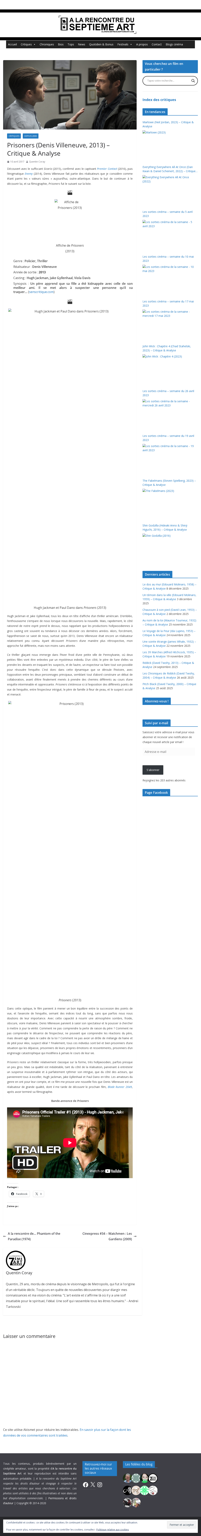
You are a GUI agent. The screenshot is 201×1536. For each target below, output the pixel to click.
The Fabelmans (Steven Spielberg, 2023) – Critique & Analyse (169, 483)
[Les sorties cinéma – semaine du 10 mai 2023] (169, 279)
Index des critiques (159, 99)
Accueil (12, 44)
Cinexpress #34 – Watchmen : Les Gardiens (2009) (107, 1236)
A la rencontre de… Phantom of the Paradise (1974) (34, 1236)
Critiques (26, 44)
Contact (157, 44)
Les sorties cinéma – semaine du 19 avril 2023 (168, 438)
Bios (61, 44)
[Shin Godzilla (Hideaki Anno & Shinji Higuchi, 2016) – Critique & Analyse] (169, 548)
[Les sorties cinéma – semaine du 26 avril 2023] (169, 414)
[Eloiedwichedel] (127, 1502)
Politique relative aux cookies (112, 1529)
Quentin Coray (37, 161)
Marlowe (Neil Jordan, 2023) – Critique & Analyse (168, 124)
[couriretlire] (136, 1502)
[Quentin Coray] (153, 1478)
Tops (71, 44)
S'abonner (153, 770)
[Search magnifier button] (193, 81)
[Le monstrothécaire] (153, 1490)
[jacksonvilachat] (127, 1490)
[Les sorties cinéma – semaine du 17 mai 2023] (169, 324)
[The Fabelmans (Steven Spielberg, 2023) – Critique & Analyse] (169, 503)
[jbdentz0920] (144, 1490)
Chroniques (47, 44)
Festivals (122, 44)
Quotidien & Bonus (101, 44)
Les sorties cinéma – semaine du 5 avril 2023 (168, 214)
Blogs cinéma (174, 44)
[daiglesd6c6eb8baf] (136, 1478)
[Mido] (144, 1478)
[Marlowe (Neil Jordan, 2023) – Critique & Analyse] (169, 145)
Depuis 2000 (30, 136)
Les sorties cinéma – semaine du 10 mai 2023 (168, 259)
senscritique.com (41, 292)
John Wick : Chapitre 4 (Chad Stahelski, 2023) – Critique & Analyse (167, 348)
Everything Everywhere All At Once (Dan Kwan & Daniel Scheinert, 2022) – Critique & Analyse (169, 169)
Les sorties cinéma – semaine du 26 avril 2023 (168, 393)
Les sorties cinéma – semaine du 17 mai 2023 (168, 303)
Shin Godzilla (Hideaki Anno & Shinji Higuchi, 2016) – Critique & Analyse (165, 527)
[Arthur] (136, 1490)
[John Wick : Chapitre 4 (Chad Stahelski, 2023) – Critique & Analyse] (169, 369)
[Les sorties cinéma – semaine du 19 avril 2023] (169, 458)
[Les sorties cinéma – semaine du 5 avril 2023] (169, 234)
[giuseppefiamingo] (127, 1478)
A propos (142, 44)
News (81, 44)
